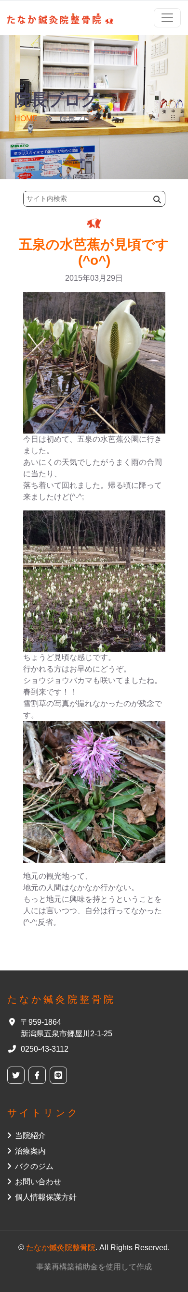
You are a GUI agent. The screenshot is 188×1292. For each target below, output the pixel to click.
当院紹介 (30, 1135)
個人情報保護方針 (46, 1197)
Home (26, 118)
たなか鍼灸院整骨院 (60, 1247)
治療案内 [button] (30, 1151)
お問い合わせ (38, 1182)
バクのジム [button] (34, 1166)
